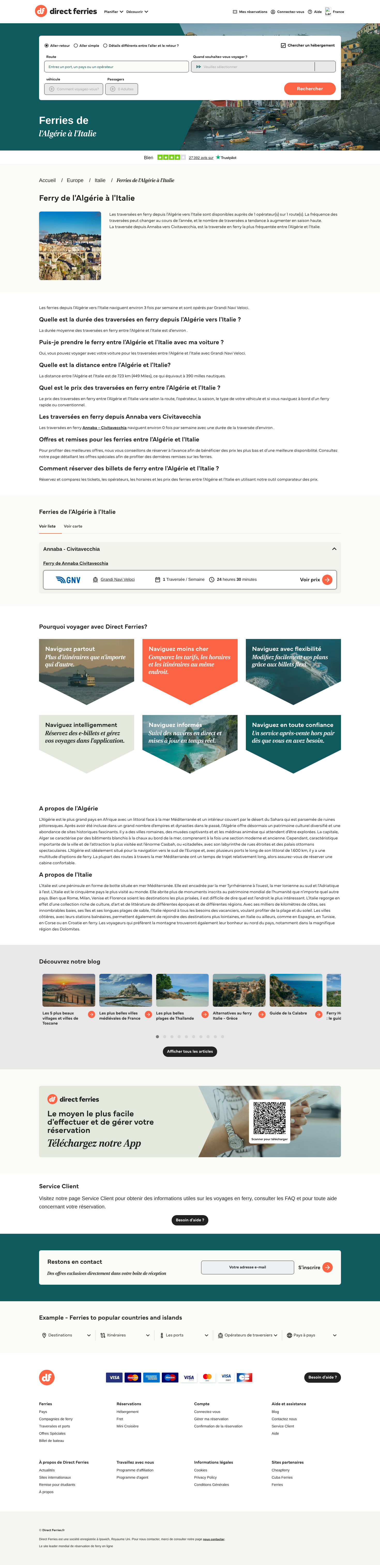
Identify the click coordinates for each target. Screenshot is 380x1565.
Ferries (277, 1485)
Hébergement (128, 1412)
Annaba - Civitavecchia (104, 428)
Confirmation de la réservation (218, 1426)
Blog (275, 1412)
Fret (120, 1419)
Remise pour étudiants (57, 1485)
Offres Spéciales (52, 1433)
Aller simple (89, 45)
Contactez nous (284, 1419)
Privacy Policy (205, 1477)
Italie (100, 180)
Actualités (47, 1470)
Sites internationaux (55, 1477)
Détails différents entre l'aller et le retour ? (144, 45)
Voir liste (47, 526)
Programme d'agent (132, 1477)
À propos (46, 1492)
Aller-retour (60, 45)
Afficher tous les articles (190, 1051)
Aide (275, 1433)
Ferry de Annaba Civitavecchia (75, 563)
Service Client (283, 1426)
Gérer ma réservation (211, 1419)
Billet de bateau (51, 1441)
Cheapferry (281, 1470)
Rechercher (310, 88)
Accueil (47, 180)
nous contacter (213, 1539)
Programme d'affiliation (135, 1470)
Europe (75, 180)
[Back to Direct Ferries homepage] (66, 11)
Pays (43, 1412)
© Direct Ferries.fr (52, 1530)
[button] (190, 549)
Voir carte (73, 526)
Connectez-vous (207, 1412)
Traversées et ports (54, 1426)
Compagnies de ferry (56, 1419)
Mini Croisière (128, 1426)
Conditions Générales (211, 1485)
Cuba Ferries (282, 1477)
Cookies (200, 1470)
